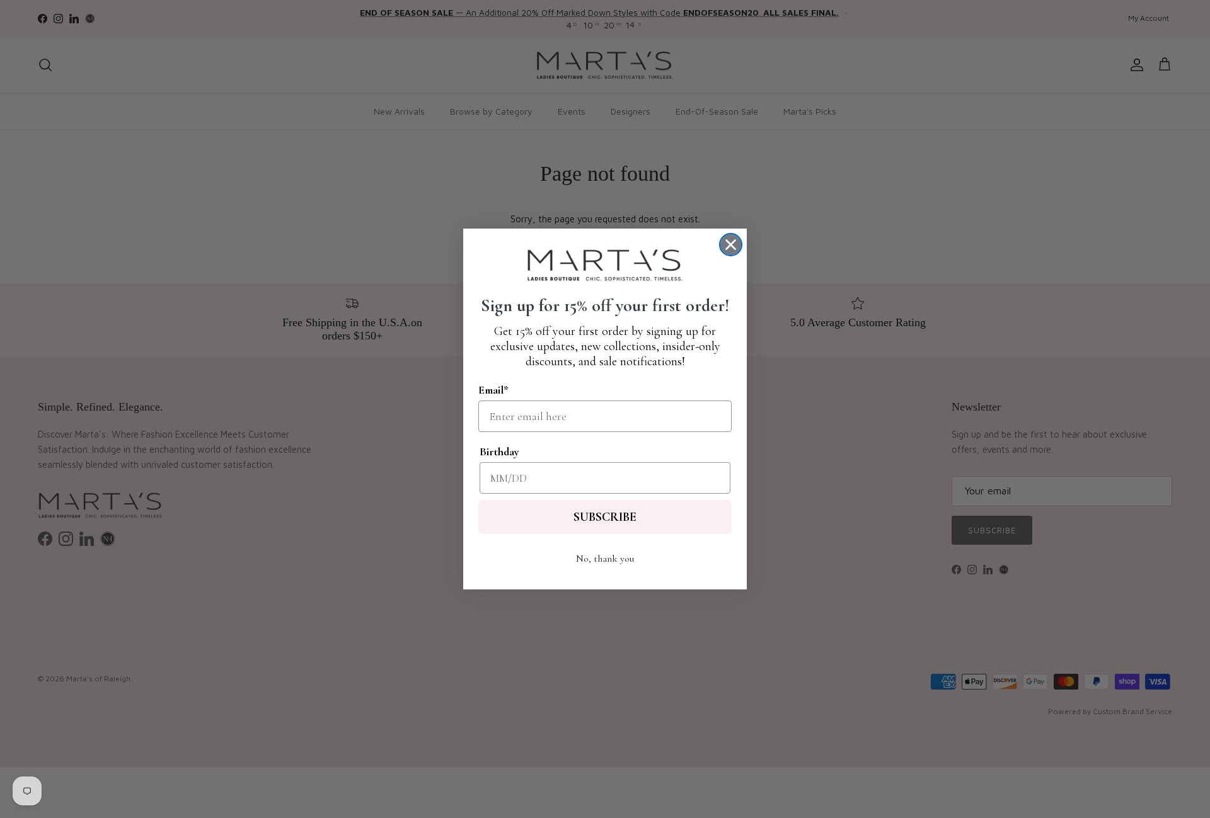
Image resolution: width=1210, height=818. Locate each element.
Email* (493, 390)
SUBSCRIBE (605, 517)
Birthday (499, 451)
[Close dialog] (731, 245)
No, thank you (605, 558)
